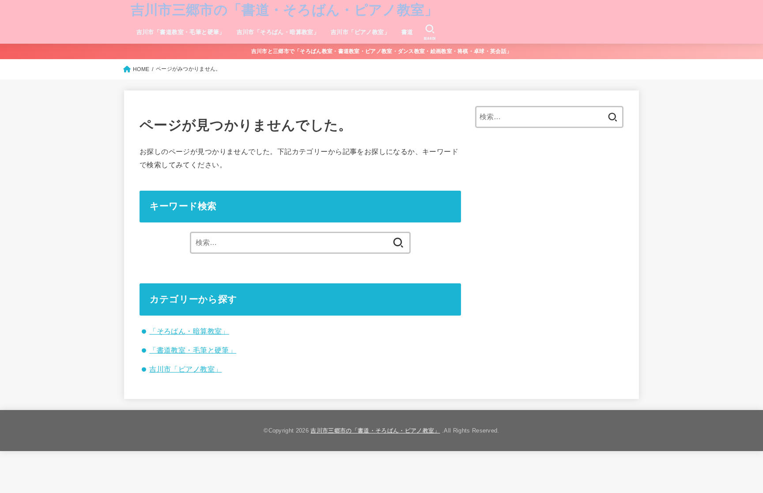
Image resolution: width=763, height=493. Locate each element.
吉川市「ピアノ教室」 (360, 32)
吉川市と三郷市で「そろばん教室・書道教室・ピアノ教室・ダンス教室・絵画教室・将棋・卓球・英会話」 (381, 51)
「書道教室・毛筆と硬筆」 (192, 350)
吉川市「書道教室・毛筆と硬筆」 (180, 32)
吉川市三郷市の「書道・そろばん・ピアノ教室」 (284, 10)
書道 (407, 32)
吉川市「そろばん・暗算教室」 (278, 32)
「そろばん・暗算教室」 (189, 331)
